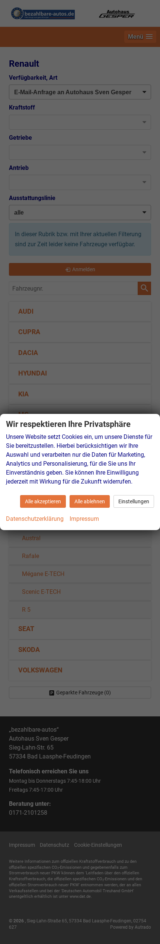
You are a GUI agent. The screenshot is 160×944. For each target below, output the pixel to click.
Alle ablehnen (89, 501)
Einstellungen (133, 501)
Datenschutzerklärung (35, 518)
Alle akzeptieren (43, 501)
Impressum (84, 518)
